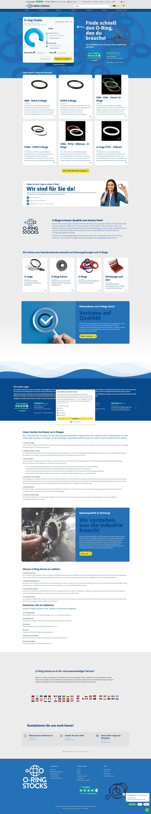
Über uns (79, 769)
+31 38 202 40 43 (32, 739)
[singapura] (41, 701)
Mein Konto (106, 771)
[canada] (72, 696)
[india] (41, 699)
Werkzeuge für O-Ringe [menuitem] (122, 10)
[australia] (45, 696)
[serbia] (37, 701)
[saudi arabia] (33, 701)
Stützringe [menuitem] (74, 10)
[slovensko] (45, 701)
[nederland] (90, 699)
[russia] (117, 699)
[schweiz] (59, 701)
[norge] (100, 699)
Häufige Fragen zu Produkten (83, 780)
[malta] (82, 699)
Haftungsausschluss (87, 806)
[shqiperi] (33, 696)
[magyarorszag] (33, 699)
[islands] (37, 699)
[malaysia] (78, 699)
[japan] (55, 699)
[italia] (49, 699)
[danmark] (90, 696)
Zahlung (79, 773)
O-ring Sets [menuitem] (104, 10)
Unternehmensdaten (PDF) (56, 778)
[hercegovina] (59, 696)
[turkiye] (68, 701)
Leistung (61, 408)
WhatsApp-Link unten (105, 742)
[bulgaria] (68, 696)
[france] (113, 696)
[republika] (86, 696)
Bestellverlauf (107, 773)
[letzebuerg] (72, 699)
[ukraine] (72, 701)
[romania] (113, 699)
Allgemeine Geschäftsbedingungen (74, 806)
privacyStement (77, 399)
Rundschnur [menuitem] (59, 10)
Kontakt (78, 771)
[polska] (104, 699)
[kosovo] (59, 699)
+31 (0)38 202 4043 (54, 776)
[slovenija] (49, 701)
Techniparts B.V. (84, 808)
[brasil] (63, 696)
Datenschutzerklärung (60, 806)
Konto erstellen (107, 769)
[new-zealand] (94, 699)
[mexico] (86, 699)
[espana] (104, 696)
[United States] (78, 701)
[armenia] (41, 696)
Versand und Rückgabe (82, 776)
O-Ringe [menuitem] (27, 10)
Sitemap (94, 806)
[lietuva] (68, 699)
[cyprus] (82, 696)
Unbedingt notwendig (64, 405)
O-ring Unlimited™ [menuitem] (43, 10)
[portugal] (109, 699)
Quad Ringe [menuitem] (89, 10)
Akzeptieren (75, 418)
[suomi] (109, 696)
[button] (117, 6)
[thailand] (63, 701)
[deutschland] (94, 696)
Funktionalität (62, 413)
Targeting (61, 410)
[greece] (117, 696)
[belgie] (55, 696)
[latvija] (63, 699)
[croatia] (78, 696)
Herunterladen (80, 778)
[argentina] (37, 696)
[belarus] (49, 696)
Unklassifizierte (62, 415)
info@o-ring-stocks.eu (70, 739)
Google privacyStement (62, 402)
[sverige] (55, 701)
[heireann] (45, 699)
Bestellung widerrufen (109, 776)
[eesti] (100, 696)
